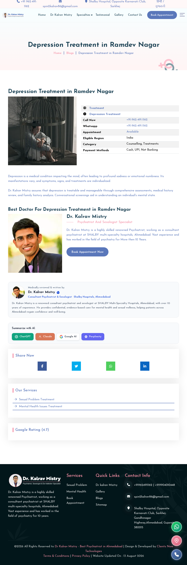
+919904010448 (165, 485)
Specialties (83, 15)
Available (133, 131)
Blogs (70, 53)
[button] (182, 14)
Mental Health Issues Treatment (40, 406)
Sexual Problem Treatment (36, 399)
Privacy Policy (81, 556)
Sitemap (101, 504)
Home (42, 15)
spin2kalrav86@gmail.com (60, 6)
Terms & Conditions (56, 556)
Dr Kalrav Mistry (61, 15)
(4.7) (45, 430)
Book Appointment (162, 15)
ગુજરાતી (160, 6)
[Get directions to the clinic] (176, 540)
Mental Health (76, 491)
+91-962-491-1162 (137, 119)
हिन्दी (160, 1)
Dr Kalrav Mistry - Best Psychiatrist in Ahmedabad (88, 546)
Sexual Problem (76, 485)
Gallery (118, 15)
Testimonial (103, 15)
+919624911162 (143, 485)
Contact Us (135, 15)
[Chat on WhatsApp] (176, 526)
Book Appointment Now (87, 252)
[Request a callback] (176, 554)
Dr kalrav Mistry (106, 485)
